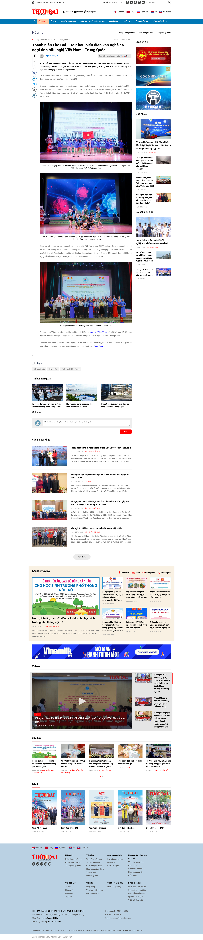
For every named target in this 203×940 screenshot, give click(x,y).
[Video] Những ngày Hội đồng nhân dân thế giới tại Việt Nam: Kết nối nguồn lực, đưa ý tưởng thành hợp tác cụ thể (162, 721)
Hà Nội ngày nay (114, 887)
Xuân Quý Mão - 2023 (155, 828)
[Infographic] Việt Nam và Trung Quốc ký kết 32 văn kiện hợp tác (136, 625)
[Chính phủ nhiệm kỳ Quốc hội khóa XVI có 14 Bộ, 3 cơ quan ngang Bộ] (160, 613)
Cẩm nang (132, 875)
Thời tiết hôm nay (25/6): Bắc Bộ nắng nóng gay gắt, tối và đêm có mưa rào (158, 764)
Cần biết (36, 738)
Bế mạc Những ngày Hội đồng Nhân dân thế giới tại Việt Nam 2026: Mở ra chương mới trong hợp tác (153, 145)
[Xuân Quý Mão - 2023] (158, 807)
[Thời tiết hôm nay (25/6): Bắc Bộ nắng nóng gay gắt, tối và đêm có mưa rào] (158, 751)
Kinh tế (129, 767)
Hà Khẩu (53, 369)
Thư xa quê (91, 872)
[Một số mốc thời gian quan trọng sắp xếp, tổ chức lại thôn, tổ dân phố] (136, 583)
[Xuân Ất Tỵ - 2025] (44, 807)
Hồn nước (69, 890)
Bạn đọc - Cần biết (162, 770)
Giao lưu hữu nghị (135, 900)
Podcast (69, 12)
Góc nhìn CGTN (92, 893)
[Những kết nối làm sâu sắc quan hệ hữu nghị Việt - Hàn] (49, 537)
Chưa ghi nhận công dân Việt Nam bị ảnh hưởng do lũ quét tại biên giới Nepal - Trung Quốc (144, 163)
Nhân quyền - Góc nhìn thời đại (92, 21)
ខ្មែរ (156, 12)
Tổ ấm (68, 887)
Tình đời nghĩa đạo (136, 862)
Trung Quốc (98, 346)
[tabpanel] (44, 759)
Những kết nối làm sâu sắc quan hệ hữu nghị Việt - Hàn (96, 528)
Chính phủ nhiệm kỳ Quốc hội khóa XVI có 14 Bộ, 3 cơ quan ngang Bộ (160, 625)
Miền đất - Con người (137, 887)
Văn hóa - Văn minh (94, 890)
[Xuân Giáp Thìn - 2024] (73, 807)
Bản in (35, 784)
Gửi (125, 431)
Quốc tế (127, 21)
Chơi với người (113, 866)
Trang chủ (38, 39)
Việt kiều (52, 21)
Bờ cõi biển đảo (159, 21)
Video (137, 572)
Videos (80, 12)
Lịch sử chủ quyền (135, 897)
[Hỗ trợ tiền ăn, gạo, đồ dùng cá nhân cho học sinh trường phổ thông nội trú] (66, 596)
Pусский (144, 12)
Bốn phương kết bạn (127, 33)
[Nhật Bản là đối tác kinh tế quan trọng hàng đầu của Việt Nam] (160, 583)
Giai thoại (111, 862)
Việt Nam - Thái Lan (126, 828)
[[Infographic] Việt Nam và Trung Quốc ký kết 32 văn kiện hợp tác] (136, 613)
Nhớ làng (69, 893)
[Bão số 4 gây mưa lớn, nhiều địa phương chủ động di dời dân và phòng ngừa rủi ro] (163, 255)
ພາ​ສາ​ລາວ (167, 11)
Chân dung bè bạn (145, 33)
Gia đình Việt (114, 21)
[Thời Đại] (45, 12)
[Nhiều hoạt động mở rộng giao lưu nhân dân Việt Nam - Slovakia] (49, 456)
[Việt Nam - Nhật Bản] (101, 807)
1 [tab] (100, 776)
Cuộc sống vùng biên (137, 890)
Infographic (166, 572)
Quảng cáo (91, 12)
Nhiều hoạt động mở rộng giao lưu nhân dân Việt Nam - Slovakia (101, 448)
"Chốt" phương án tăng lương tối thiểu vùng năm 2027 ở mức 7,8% (73, 764)
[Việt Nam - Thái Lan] (130, 807)
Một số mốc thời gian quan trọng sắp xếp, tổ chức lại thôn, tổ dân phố (136, 594)
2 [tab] (102, 776)
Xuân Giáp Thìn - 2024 (70, 828)
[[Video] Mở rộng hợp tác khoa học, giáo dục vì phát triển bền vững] (143, 701)
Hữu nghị (41, 21)
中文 (133, 12)
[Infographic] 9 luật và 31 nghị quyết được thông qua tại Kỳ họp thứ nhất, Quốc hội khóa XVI (112, 626)
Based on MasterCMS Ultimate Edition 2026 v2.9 (52, 937)
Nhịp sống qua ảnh (52, 626)
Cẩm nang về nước (94, 866)
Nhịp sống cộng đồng (95, 869)
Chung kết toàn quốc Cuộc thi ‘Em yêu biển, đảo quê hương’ (145, 272)
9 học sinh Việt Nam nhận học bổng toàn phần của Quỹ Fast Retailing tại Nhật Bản (101, 764)
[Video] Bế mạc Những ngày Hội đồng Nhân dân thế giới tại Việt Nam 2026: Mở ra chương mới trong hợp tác (162, 683)
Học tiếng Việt (92, 875)
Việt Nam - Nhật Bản (97, 828)
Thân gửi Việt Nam (163, 33)
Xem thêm (82, 557)
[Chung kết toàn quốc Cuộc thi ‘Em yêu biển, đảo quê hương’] (163, 272)
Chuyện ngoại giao (68, 21)
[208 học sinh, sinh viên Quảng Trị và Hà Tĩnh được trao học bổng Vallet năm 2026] (163, 180)
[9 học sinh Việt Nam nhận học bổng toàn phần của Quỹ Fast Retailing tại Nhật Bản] (101, 751)
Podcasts (125, 572)
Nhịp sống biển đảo (136, 893)
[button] (82, 701)
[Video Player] (82, 701)
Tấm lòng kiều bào (94, 859)
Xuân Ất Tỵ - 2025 (39, 828)
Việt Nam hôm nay (142, 21)
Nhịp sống (90, 887)
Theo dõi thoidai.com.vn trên (109, 56)
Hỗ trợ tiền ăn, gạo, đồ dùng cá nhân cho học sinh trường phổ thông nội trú (63, 620)
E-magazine (150, 572)
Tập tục (68, 897)
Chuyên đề (142, 42)
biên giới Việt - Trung (98, 332)
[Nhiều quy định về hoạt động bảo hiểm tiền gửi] (130, 751)
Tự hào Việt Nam (93, 862)
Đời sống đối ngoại (115, 859)
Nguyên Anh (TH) (52, 56)
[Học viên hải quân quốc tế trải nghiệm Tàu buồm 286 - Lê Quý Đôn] (153, 227)
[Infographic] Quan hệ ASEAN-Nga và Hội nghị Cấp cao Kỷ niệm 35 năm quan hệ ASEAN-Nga (112, 596)
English (121, 12)
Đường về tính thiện (136, 869)
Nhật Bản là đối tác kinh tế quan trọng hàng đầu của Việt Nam (160, 594)
